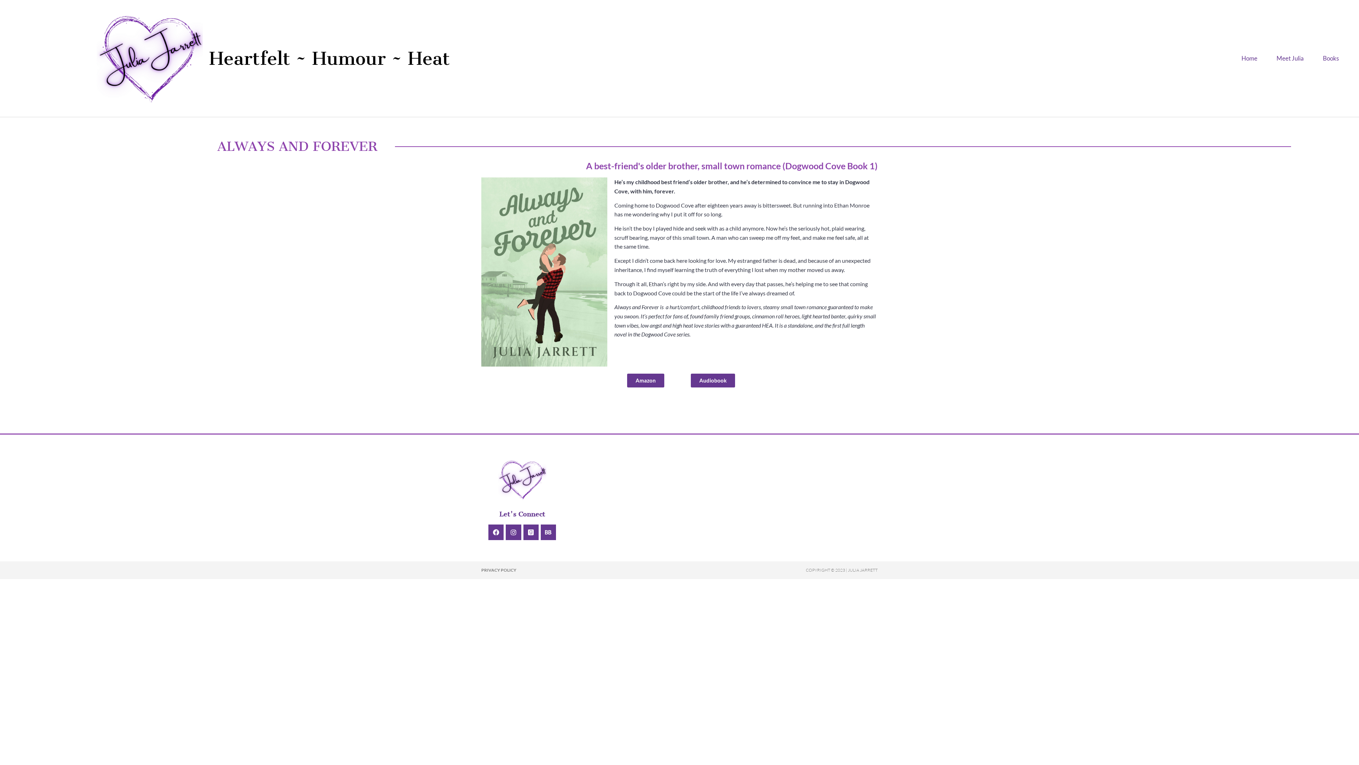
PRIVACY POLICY (498, 570)
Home (1249, 58)
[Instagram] (513, 532)
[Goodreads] (531, 532)
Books (1331, 58)
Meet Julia (1290, 58)
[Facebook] (496, 532)
